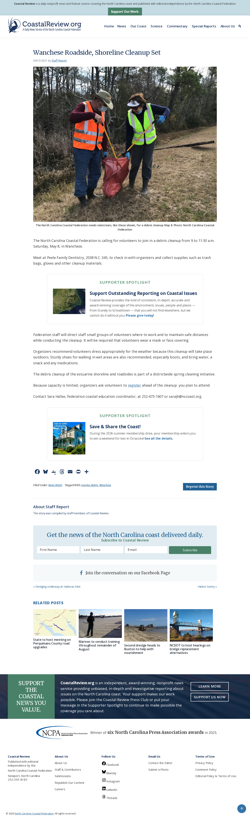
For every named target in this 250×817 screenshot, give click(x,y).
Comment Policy (205, 769)
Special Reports (204, 26)
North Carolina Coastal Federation (30, 770)
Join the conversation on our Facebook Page (127, 572)
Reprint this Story (200, 486)
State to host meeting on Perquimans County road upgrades (52, 643)
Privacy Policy (204, 763)
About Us (228, 26)
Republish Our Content (69, 783)
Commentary (177, 26)
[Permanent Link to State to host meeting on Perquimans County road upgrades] (54, 622)
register (134, 385)
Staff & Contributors (68, 769)
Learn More (209, 686)
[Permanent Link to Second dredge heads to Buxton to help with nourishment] (145, 625)
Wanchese (105, 485)
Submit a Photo (158, 769)
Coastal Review (24, 3)
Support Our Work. (125, 11)
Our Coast (138, 26)
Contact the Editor (160, 763)
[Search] (240, 26)
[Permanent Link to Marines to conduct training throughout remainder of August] (100, 623)
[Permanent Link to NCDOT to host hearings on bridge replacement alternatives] (191, 625)
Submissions (63, 776)
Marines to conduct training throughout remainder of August (99, 645)
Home (109, 26)
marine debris (89, 485)
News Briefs (55, 485)
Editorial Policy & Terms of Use (215, 776)
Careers (60, 789)
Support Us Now (209, 697)
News (121, 26)
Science (156, 26)
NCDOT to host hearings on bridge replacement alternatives (190, 649)
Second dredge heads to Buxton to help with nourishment (142, 649)
